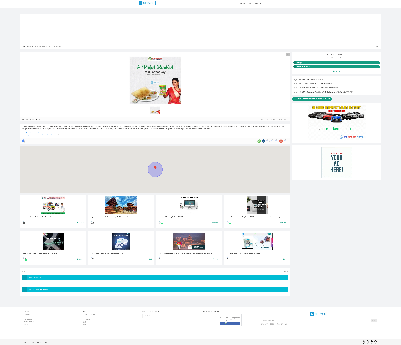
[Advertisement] (200, 29)
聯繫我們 (26, 324)
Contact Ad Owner (303, 67)
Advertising (28, 319)
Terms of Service (29, 322)
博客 (84, 324)
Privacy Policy (88, 317)
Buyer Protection (89, 314)
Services (30, 47)
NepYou (147, 315)
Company (27, 314)
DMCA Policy (87, 319)
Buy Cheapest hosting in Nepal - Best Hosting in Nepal (39, 253)
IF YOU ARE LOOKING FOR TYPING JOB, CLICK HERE (314, 99)
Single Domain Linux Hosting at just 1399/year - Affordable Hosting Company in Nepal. (254, 217)
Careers (27, 317)
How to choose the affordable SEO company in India (107, 253)
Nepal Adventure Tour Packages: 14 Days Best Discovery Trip (109, 217)
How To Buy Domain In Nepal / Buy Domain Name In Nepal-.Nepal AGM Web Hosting (185, 253)
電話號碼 (299, 63)
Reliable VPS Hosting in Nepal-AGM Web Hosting (174, 217)
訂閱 (373, 320)
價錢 (84, 322)
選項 (376, 47)
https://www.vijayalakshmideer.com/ (33, 133)
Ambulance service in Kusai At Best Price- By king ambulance (42, 217)
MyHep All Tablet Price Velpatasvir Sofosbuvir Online (243, 253)
